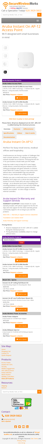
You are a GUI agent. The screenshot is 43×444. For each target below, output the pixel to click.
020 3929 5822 (33, 10)
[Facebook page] (15, 427)
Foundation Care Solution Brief (13, 218)
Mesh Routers (6, 374)
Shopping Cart (6, 351)
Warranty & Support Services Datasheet (25, 215)
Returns (4, 388)
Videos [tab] (19, 133)
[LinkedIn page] (27, 427)
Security (4, 367)
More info (6, 215)
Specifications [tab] (9, 133)
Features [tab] (17, 129)
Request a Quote (16, 94)
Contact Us (5, 353)
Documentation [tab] (9, 137)
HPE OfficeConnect (8, 370)
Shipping (4, 386)
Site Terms (34, 439)
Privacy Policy (21, 441)
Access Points (6, 363)
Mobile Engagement (8, 369)
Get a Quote (22, 98)
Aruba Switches (6, 372)
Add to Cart (22, 294)
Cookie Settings (21, 443)
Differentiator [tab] (29, 129)
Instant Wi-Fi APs (7, 365)
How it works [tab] (30, 133)
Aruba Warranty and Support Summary (15, 221)
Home (4, 349)
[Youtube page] (23, 427)
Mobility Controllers (8, 376)
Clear (21, 243)
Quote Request (6, 355)
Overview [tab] (7, 129)
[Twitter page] (19, 427)
